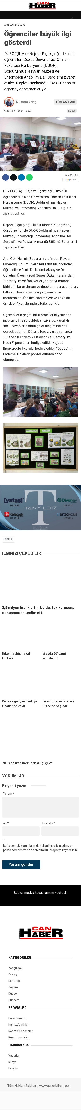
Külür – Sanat (17, 59)
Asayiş (11, 92)
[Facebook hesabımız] (13, 1103)
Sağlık (11, 75)
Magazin (12, 67)
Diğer (10, 101)
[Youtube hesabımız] (51, 1103)
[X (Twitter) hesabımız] (26, 1103)
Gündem (12, 50)
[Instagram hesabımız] (38, 1103)
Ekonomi (12, 42)
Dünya (10, 34)
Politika (12, 84)
